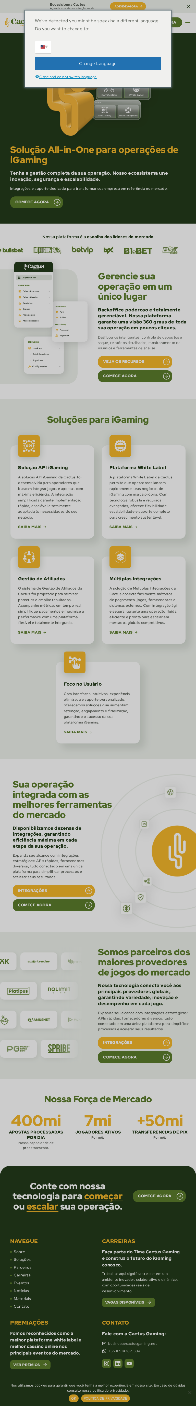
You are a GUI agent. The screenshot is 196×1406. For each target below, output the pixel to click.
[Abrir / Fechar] (188, 22)
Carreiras (22, 1275)
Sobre (19, 1251)
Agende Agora (126, 6)
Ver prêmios (26, 1364)
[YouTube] (129, 1363)
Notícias (21, 1290)
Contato (21, 1306)
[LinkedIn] (117, 1363)
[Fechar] (188, 6)
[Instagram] (106, 1363)
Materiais (22, 1298)
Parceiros (22, 1267)
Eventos (21, 1283)
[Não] (189, 1392)
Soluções (22, 1259)
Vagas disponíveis (124, 1302)
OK (73, 1398)
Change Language (98, 63)
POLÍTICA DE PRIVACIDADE (105, 1398)
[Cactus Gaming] (21, 22)
